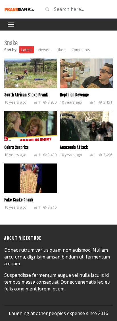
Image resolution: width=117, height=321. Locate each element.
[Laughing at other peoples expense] (19, 9)
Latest (26, 49)
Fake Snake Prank (18, 199)
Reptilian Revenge (74, 94)
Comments (81, 49)
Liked (61, 49)
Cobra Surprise (16, 147)
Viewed (44, 49)
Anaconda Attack (74, 147)
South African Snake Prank (26, 94)
